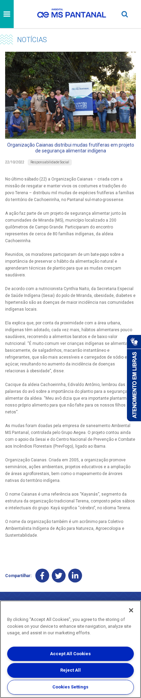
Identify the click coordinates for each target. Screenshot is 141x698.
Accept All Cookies (70, 653)
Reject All (70, 670)
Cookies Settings (70, 686)
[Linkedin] (75, 576)
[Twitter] (59, 576)
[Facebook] (42, 576)
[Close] (131, 610)
